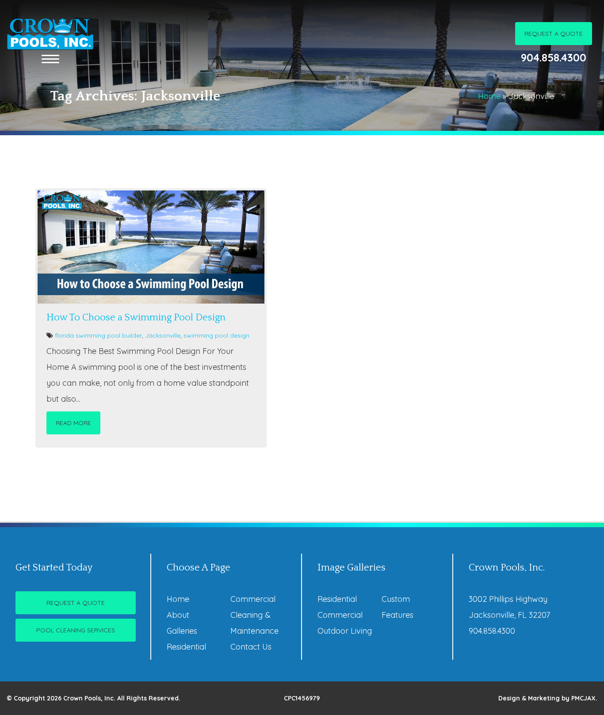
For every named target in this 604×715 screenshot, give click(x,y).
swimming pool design (216, 335)
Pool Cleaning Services (75, 630)
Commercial (252, 599)
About (178, 615)
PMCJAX (583, 698)
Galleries (182, 631)
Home (489, 96)
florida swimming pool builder (98, 335)
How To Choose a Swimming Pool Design (136, 317)
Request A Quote (553, 34)
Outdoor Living (344, 631)
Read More (73, 423)
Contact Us (250, 647)
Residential (186, 647)
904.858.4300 (553, 57)
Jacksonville (162, 335)
